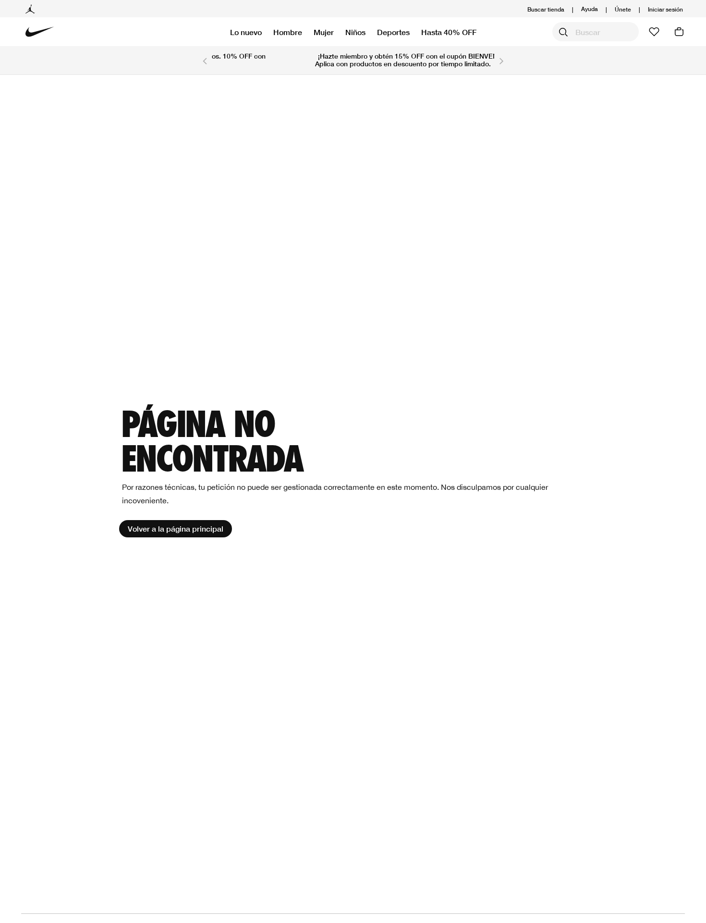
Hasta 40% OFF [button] (448, 31)
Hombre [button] (287, 31)
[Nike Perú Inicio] (40, 31)
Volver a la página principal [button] (175, 528)
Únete (623, 9)
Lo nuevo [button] (246, 31)
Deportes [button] (393, 31)
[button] (665, 9)
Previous (204, 60)
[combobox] (595, 31)
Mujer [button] (324, 31)
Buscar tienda (545, 9)
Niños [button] (355, 31)
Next (501, 60)
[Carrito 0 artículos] (679, 31)
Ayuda (589, 8)
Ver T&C (442, 64)
